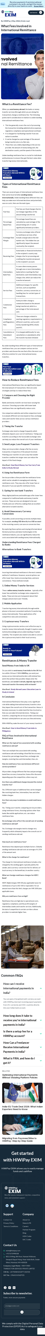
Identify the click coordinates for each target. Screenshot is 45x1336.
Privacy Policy (8, 1223)
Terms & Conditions (10, 1226)
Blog (24, 1233)
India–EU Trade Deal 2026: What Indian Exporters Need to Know (22, 1108)
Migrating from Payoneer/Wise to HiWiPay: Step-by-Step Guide (19, 1139)
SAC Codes (27, 1239)
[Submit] (22, 1312)
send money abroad (17, 109)
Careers (26, 1226)
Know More (38, 6)
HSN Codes (27, 1236)
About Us (26, 1220)
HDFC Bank (6, 883)
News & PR (27, 1223)
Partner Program (29, 1230)
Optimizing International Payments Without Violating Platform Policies (20, 1076)
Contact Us (7, 1220)
